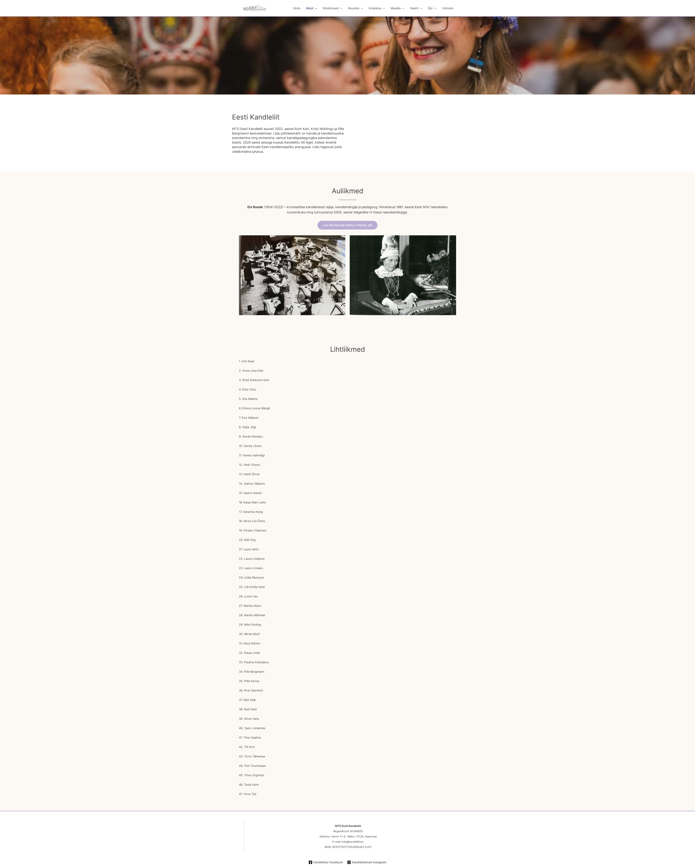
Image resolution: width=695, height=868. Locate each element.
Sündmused (331, 8)
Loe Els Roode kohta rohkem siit (347, 225)
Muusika (353, 8)
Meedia (396, 8)
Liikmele (447, 8)
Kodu (296, 8)
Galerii (414, 8)
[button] (315, 8)
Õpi (430, 8)
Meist (309, 8)
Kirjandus (375, 8)
